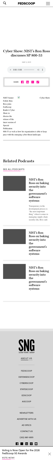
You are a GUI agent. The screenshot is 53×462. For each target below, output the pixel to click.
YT (36, 443)
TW (21, 443)
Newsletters (26, 412)
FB (17, 443)
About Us (26, 358)
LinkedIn (26, 443)
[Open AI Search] (8, 3)
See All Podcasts (13, 169)
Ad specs (26, 425)
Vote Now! (8, 457)
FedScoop (26, 370)
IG (31, 443)
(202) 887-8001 (26, 437)
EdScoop (27, 395)
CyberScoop (26, 383)
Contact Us (26, 431)
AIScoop (26, 401)
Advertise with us (26, 419)
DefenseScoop (26, 377)
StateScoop (26, 389)
